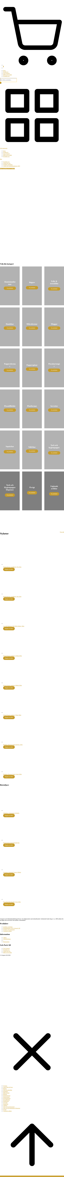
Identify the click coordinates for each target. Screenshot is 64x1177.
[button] (32, 246)
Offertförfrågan (7, 939)
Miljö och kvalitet (7, 74)
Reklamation (6, 941)
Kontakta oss (6, 76)
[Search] (0, 83)
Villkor (5, 937)
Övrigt (4, 1109)
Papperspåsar (6, 1097)
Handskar (5, 1091)
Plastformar (6, 1101)
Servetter (5, 1102)
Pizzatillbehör (6, 1100)
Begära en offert (9, 569)
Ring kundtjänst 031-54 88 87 (7, 168)
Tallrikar (5, 1105)
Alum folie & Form (8, 1087)
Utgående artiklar (7, 931)
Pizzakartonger (6, 1098)
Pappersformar (6, 1095)
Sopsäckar (5, 1104)
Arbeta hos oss (6, 163)
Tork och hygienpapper (9, 1106)
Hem (4, 70)
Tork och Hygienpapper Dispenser (11, 1108)
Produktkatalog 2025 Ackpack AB (11, 928)
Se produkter (10, 288)
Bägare (5, 1088)
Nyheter (5, 1086)
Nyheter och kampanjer (9, 929)
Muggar (5, 1094)
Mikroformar (6, 1093)
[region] (32, 210)
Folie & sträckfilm (7, 1090)
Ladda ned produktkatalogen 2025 (11, 166)
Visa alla (62, 532)
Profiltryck (5, 72)
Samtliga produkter (7, 164)
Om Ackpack (6, 73)
